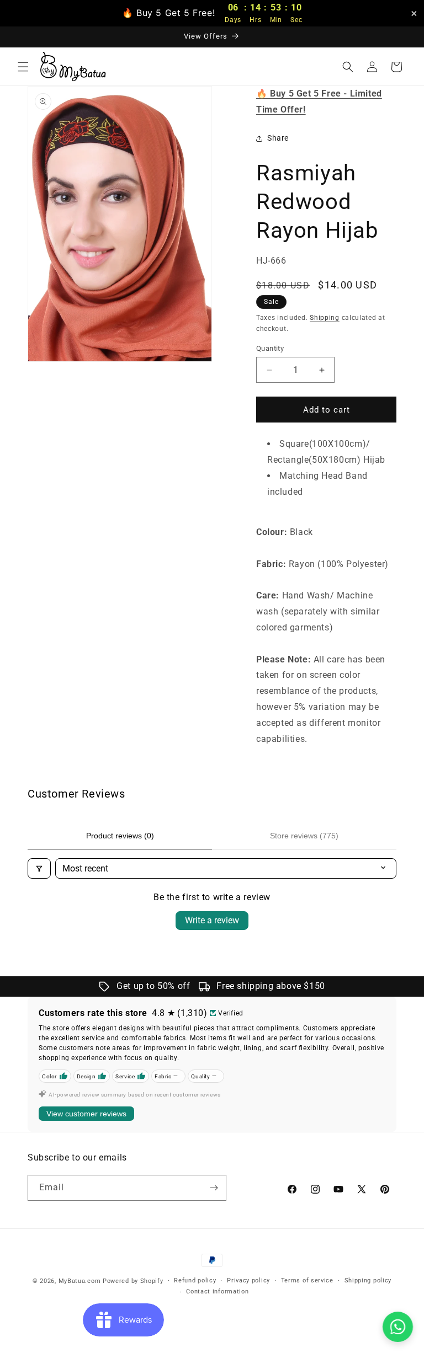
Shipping (325, 318)
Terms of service (307, 1280)
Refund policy (195, 1280)
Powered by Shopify (133, 1281)
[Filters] (39, 868)
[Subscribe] (214, 1188)
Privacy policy (248, 1280)
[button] (23, 67)
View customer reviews (86, 1113)
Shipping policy (368, 1280)
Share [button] (278, 137)
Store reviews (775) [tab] (304, 835)
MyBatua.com (80, 1281)
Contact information (217, 1291)
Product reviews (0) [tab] (120, 835)
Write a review (212, 920)
